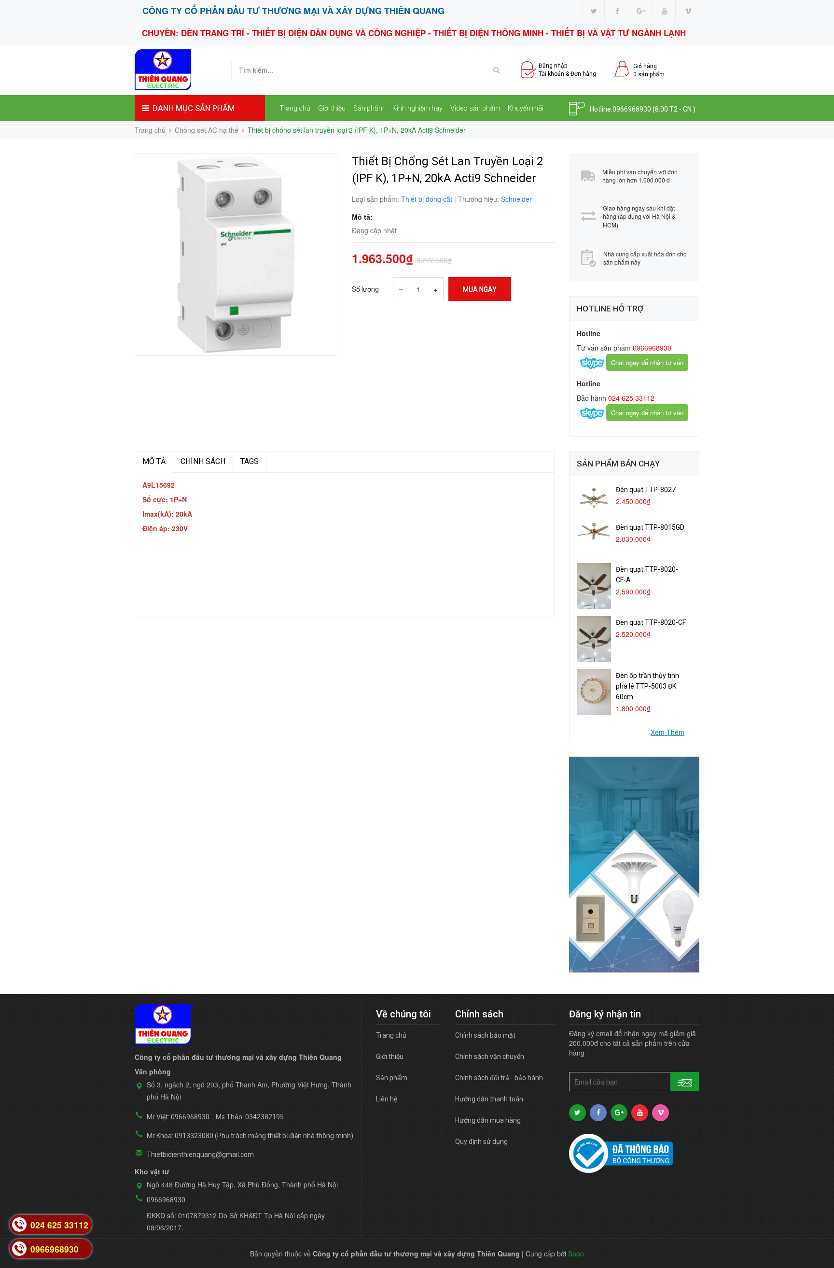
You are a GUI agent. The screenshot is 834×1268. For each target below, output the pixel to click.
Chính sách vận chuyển (489, 1056)
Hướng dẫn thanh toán (489, 1099)
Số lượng (365, 289)
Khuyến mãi (525, 108)
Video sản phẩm (475, 108)
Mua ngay (480, 289)
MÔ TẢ (154, 461)
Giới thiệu (332, 108)
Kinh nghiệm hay (417, 108)
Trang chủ (294, 108)
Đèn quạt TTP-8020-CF (651, 622)
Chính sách (203, 461)
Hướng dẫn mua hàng (488, 1120)
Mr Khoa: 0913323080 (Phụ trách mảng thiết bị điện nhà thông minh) (250, 1136)
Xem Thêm (667, 732)
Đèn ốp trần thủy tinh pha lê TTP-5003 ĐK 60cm (647, 686)
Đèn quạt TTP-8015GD (650, 527)
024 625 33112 (630, 398)
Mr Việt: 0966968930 (178, 1117)
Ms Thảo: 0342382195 (250, 1117)
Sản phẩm (369, 108)
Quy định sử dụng (481, 1141)
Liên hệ (293, 135)
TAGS (249, 461)
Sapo (576, 1253)
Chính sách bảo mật (485, 1035)
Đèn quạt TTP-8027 (646, 489)
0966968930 (631, 109)
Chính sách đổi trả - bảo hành (499, 1078)
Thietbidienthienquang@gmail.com (200, 1154)
